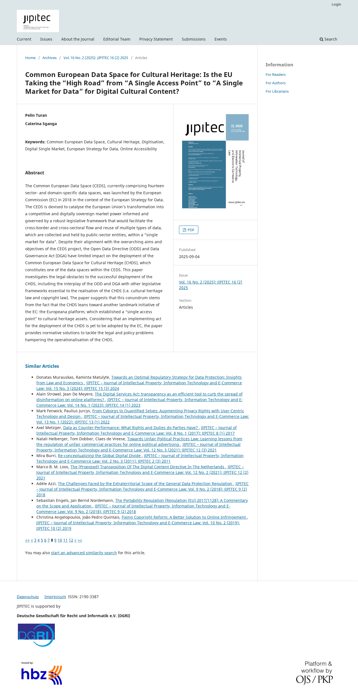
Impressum (55, 596)
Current (24, 39)
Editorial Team (116, 39)
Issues (46, 39)
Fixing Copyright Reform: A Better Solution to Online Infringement (184, 517)
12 (71, 540)
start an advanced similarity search (84, 552)
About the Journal (77, 39)
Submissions (194, 39)
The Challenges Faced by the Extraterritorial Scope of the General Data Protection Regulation (145, 483)
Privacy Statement (156, 39)
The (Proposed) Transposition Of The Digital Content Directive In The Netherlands (147, 466)
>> (80, 540)
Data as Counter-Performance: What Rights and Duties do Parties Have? (131, 427)
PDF (190, 229)
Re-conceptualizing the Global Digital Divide (100, 455)
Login (336, 4)
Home (30, 57)
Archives (49, 57)
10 (60, 540)
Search (330, 39)
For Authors (276, 82)
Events (221, 39)
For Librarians (277, 91)
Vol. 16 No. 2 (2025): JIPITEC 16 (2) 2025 (95, 57)
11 (65, 540)
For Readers (276, 74)
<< (27, 540)
